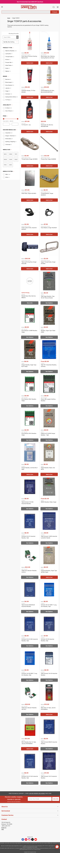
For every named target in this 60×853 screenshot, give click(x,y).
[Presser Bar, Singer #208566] (49, 151)
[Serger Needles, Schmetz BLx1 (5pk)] (29, 460)
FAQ (2, 829)
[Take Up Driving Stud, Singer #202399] (29, 254)
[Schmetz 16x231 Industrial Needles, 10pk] (29, 528)
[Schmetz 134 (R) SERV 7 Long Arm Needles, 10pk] (29, 666)
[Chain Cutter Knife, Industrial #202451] (29, 220)
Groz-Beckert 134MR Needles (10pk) (29, 331)
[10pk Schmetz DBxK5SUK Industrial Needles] (29, 597)
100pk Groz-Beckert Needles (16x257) (29, 708)
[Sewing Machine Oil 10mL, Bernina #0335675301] (49, 83)
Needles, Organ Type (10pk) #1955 (48, 331)
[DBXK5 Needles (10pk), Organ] (49, 494)
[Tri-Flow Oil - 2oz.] (29, 117)
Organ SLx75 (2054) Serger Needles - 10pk (48, 434)
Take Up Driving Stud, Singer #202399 (29, 262)
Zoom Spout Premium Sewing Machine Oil (29, 57)
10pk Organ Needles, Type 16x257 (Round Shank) (48, 297)
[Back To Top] (57, 850)
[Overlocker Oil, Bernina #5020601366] (49, 117)
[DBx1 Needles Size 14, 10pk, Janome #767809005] (29, 734)
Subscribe (55, 799)
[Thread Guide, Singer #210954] (29, 151)
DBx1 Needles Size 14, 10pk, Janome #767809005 (29, 742)
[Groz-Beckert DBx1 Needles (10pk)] (29, 391)
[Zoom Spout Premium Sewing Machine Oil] (29, 48)
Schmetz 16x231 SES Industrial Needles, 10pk (30, 640)
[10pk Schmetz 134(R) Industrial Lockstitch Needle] (49, 528)
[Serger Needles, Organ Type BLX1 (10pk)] (29, 357)
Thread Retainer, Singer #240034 (47, 194)
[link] (9, 51)
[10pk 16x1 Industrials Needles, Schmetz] (49, 357)
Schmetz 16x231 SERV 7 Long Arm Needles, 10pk (48, 605)
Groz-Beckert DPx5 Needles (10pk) (29, 434)
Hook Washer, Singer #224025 (49, 227)
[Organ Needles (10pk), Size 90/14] (49, 460)
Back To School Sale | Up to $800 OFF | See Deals (30, 1)
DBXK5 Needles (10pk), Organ (48, 502)
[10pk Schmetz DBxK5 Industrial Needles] (49, 734)
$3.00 (7, 121)
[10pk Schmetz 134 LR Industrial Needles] (49, 666)
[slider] (3, 119)
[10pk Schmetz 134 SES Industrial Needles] (29, 494)
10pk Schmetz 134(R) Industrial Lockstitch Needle (49, 537)
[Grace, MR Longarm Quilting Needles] (49, 391)
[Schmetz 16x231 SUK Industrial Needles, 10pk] (29, 768)
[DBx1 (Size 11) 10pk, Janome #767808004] (49, 700)
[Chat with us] (53, 7)
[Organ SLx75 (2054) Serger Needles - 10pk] (49, 425)
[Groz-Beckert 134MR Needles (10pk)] (29, 323)
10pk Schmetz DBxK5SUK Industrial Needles (28, 605)
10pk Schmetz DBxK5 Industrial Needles (49, 742)
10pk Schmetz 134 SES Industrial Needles (27, 502)
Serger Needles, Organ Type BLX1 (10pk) (29, 365)
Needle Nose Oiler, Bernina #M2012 (29, 296)
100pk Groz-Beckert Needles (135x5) (29, 571)
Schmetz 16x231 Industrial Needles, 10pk (28, 537)
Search (55, 12)
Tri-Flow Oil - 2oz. (26, 124)
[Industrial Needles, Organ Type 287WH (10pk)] (49, 563)
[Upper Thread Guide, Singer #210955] (49, 254)
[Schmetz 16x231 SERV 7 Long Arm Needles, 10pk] (49, 597)
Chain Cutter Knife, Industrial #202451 (29, 228)
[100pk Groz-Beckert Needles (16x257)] (29, 700)
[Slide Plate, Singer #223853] (29, 185)
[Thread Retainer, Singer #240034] (49, 185)
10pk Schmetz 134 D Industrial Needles (49, 777)
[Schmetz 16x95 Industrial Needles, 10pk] (49, 631)
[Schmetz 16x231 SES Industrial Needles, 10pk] (29, 631)
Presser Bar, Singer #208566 (48, 159)
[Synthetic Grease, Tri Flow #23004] (29, 83)
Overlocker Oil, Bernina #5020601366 (47, 125)
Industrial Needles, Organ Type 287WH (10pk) (49, 571)
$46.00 (11, 121)
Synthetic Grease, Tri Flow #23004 (28, 91)
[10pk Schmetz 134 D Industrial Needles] (49, 768)
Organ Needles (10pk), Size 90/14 (48, 468)
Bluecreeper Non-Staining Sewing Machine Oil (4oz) (48, 57)
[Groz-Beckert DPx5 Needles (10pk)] (29, 425)
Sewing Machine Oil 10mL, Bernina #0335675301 (47, 91)
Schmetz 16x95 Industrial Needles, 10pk (47, 640)
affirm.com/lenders (45, 845)
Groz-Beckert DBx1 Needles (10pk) (29, 399)
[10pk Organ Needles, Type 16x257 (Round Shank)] (49, 288)
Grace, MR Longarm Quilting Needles (48, 399)
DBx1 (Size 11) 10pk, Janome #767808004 (48, 708)
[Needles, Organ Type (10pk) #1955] (49, 323)
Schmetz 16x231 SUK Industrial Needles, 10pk (30, 777)
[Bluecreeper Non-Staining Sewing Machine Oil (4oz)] (49, 48)
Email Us (3, 827)
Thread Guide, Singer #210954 (29, 159)
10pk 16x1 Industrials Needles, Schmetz (49, 365)
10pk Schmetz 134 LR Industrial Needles (49, 674)
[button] (2, 7)
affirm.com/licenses (53, 848)
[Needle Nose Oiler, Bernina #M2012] (29, 288)
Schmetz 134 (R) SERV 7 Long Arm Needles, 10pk (29, 674)
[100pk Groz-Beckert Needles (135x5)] (29, 563)
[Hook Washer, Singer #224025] (49, 220)
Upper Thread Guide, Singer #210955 (48, 262)
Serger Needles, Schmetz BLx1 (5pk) (30, 468)
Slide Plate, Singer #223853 (29, 193)
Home (8, 18)
